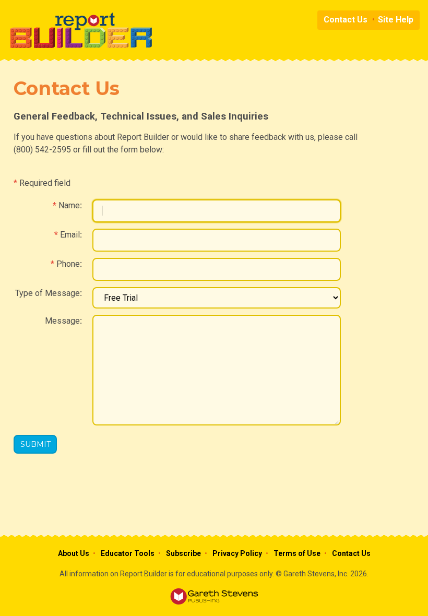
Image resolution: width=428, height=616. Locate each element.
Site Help (395, 20)
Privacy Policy (237, 553)
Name (69, 205)
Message (62, 321)
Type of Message (47, 293)
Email (70, 235)
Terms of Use (297, 553)
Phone (68, 264)
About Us (73, 553)
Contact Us (345, 20)
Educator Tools (127, 553)
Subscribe (183, 553)
